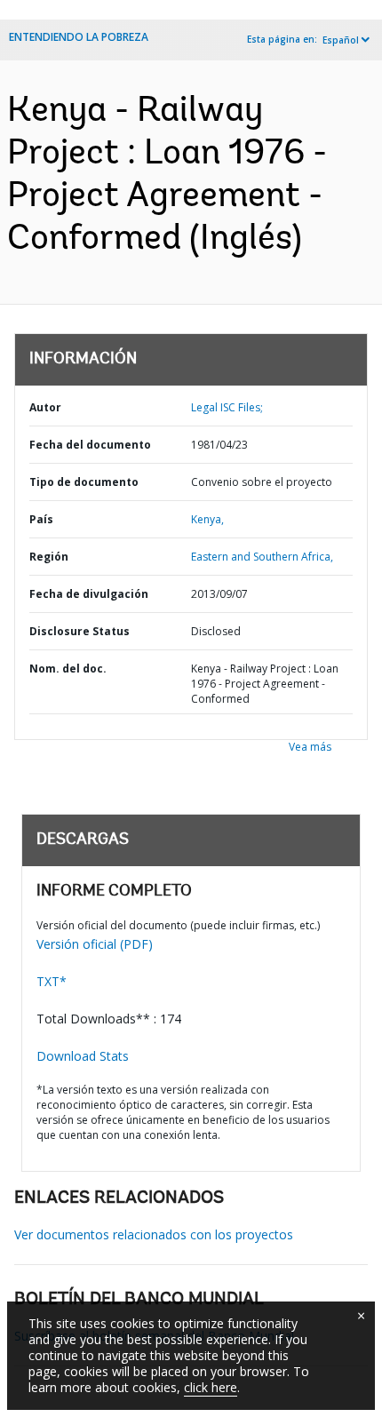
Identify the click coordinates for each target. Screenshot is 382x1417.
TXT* (51, 981)
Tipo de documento (84, 482)
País (41, 519)
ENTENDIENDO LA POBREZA (78, 36)
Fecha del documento (90, 444)
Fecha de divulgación (88, 593)
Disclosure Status (79, 631)
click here (210, 1387)
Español (340, 40)
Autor (45, 407)
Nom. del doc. (68, 668)
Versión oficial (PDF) (94, 943)
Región (48, 556)
